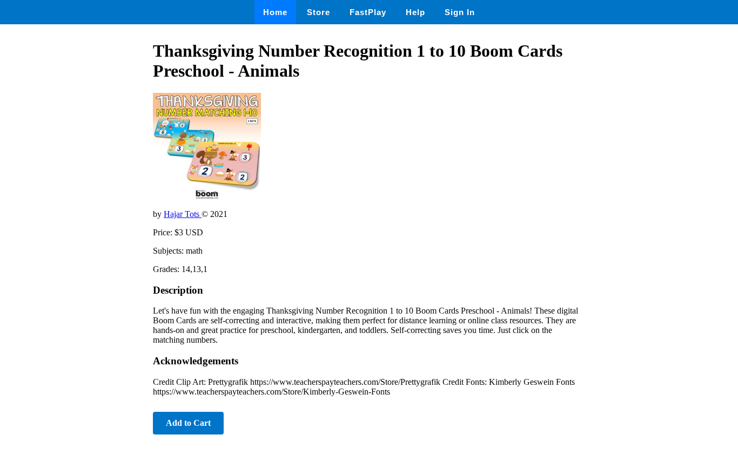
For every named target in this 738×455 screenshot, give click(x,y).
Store (318, 12)
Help (415, 12)
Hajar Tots (183, 214)
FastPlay (368, 12)
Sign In (460, 12)
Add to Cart (188, 422)
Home (275, 12)
